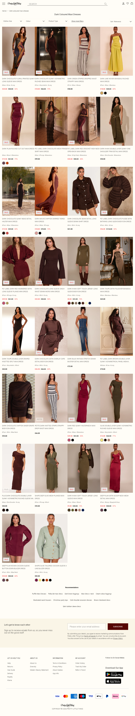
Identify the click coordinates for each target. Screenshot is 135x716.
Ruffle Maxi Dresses (39, 594)
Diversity (33, 667)
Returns (10, 667)
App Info (56, 673)
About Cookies (58, 670)
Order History (80, 663)
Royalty (10, 677)
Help (9, 663)
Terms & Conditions (59, 663)
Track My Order (80, 667)
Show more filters (77, 21)
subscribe (118, 627)
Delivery (10, 673)
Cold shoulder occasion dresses (81, 600)
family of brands (90, 636)
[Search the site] (105, 4)
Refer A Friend (80, 670)
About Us (33, 663)
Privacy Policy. (118, 638)
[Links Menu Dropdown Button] (3, 3)
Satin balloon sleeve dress (72, 606)
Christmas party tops (60, 600)
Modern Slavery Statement (39, 670)
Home (4, 11)
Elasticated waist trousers (42, 600)
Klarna (9, 680)
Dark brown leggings (72, 594)
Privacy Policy (57, 667)
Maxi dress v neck (87, 594)
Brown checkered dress (102, 600)
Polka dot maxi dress (55, 594)
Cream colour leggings (104, 594)
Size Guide (11, 670)
